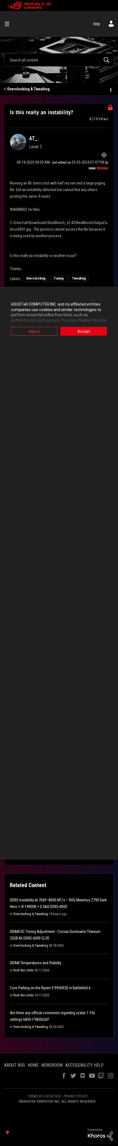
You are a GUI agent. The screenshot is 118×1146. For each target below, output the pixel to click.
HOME (33, 1065)
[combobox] (59, 59)
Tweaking (79, 278)
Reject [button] (34, 331)
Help (96, 24)
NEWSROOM (52, 1065)
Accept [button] (83, 331)
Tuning (59, 278)
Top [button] (7, 1132)
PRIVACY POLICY (76, 1096)
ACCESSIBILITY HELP (84, 1065)
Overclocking (36, 278)
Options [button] (110, 89)
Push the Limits (23, 970)
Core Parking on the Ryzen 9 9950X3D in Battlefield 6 (50, 988)
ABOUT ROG (14, 1065)
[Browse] (9, 24)
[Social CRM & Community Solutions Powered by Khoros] (100, 1134)
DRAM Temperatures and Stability (35, 963)
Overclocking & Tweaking (28, 89)
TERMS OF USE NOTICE (44, 1096)
